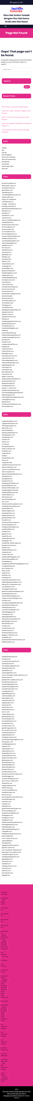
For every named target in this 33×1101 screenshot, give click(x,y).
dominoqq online (7, 166)
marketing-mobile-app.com (11, 543)
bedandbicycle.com (8, 753)
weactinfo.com (7, 536)
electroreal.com (7, 677)
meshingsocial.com (8, 538)
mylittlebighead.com (9, 744)
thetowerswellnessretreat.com (12, 822)
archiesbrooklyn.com (9, 301)
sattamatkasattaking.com (10, 829)
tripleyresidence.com (9, 785)
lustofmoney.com (8, 630)
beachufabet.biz (7, 836)
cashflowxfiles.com (8, 529)
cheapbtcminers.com (9, 737)
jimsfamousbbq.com (9, 183)
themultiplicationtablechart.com (13, 397)
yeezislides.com (7, 670)
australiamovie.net (8, 188)
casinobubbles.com (8, 696)
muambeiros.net (7, 303)
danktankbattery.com (9, 550)
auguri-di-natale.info (9, 199)
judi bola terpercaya (4, 1049)
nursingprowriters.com (9, 589)
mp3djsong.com (7, 192)
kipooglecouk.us (7, 353)
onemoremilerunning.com (11, 522)
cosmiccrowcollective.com (11, 469)
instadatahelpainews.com (11, 857)
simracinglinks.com (8, 227)
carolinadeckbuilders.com (10, 241)
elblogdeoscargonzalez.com (11, 310)
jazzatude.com (7, 255)
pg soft (4, 935)
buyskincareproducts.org (10, 390)
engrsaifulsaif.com (8, 735)
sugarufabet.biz (7, 841)
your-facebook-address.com (12, 850)
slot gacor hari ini (4, 938)
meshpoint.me (7, 476)
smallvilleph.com (7, 268)
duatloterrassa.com (8, 792)
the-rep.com (6, 248)
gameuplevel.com (8, 716)
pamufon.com (7, 795)
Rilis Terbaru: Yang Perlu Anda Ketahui (15, 107)
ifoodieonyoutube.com (9, 682)
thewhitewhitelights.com (10, 328)
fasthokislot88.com (8, 765)
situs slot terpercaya (9, 159)
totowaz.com (6, 600)
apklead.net (6, 875)
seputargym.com (8, 698)
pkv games (5, 162)
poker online (3, 903)
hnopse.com (6, 626)
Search (7, 81)
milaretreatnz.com (8, 264)
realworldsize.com (8, 495)
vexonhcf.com (6, 218)
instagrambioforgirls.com (10, 527)
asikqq (4, 148)
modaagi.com (7, 266)
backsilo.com (6, 575)
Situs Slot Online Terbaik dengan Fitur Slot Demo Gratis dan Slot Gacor (16, 18)
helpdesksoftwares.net (9, 657)
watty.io (4, 456)
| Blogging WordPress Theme (13, 1096)
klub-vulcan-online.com (10, 781)
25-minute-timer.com (9, 730)
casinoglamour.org (8, 400)
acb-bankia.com (7, 568)
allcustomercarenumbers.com (12, 774)
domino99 (4, 997)
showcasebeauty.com (9, 234)
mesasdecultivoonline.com (11, 506)
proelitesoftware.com (9, 772)
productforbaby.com (9, 499)
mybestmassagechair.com (11, 337)
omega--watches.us (9, 204)
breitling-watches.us (9, 206)
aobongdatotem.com (9, 673)
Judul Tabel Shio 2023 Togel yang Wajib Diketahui (15, 131)
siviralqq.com (6, 577)
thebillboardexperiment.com (11, 834)
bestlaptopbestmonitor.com (11, 321)
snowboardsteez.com (9, 525)
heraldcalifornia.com (9, 756)
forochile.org (6, 282)
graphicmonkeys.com (9, 758)
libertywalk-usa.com (9, 186)
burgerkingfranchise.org (10, 490)
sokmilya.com (6, 868)
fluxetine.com (6, 342)
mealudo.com (6, 552)
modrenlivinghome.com (10, 854)
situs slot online (4, 1020)
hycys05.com (6, 520)
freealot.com (6, 746)
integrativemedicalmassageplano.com (15, 564)
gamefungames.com (9, 728)
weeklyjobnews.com (8, 607)
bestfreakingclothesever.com (12, 582)
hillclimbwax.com (8, 623)
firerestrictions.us (7, 298)
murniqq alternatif (4, 1055)
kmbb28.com (6, 864)
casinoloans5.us (7, 349)
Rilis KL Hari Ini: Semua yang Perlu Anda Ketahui (15, 118)
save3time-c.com (8, 215)
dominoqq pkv (7, 155)
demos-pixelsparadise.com (11, 220)
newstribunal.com (8, 664)
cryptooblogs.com (8, 714)
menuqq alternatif (4, 893)
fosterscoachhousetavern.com (12, 504)
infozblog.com (6, 305)
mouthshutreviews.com (10, 689)
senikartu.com (6, 451)
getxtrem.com (6, 534)
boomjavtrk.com (7, 873)
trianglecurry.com (8, 818)
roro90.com (6, 440)
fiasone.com (6, 548)
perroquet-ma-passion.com (11, 852)
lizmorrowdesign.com (9, 811)
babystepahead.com (9, 617)
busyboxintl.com (7, 481)
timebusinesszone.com (9, 633)
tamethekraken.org (8, 799)
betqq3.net (5, 347)
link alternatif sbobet (4, 1026)
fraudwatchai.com (8, 710)
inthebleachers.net (8, 386)
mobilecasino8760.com (10, 344)
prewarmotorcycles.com (10, 225)
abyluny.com (6, 871)
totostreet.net (6, 705)
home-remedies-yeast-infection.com (14, 675)
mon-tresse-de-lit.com (10, 838)
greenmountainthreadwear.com (13, 591)
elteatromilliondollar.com (10, 488)
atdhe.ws (5, 330)
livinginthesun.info (8, 458)
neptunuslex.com (7, 197)
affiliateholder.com (8, 642)
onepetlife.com (7, 831)
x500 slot (4, 943)
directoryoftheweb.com (10, 433)
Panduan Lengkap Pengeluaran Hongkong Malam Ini (16, 125)
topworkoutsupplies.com (10, 687)
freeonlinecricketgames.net (11, 294)
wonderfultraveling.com (10, 287)
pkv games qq (4, 909)
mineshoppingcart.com (10, 684)
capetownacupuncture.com (11, 465)
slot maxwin (3, 953)
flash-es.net (6, 571)
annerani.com (6, 252)
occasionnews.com (8, 628)
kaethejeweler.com (8, 827)
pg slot (4, 941)
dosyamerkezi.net (8, 229)
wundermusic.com (8, 726)
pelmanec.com (7, 428)
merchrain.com (7, 861)
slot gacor (4, 949)
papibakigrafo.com (8, 365)
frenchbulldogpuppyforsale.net (12, 393)
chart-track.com (7, 284)
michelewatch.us (7, 202)
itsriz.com (5, 460)
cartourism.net (7, 374)
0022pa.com (6, 257)
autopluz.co (6, 213)
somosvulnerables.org (9, 790)
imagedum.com (7, 820)
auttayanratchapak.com (10, 483)
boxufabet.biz (6, 843)
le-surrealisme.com (8, 232)
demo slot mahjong (8, 157)
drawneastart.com (8, 762)
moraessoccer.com (8, 280)
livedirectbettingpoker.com (11, 557)
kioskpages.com (7, 815)
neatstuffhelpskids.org (9, 278)
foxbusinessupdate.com (10, 559)
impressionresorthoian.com (11, 580)
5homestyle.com (7, 406)
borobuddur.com (7, 723)
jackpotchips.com (8, 769)
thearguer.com (7, 541)
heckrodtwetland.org (9, 333)
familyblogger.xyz (8, 776)
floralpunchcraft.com (9, 545)
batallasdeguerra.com (9, 273)
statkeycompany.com (9, 238)
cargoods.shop (7, 462)
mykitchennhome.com (9, 356)
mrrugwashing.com (8, 566)
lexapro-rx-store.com (9, 388)
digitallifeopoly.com (8, 693)
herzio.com (5, 442)
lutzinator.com (7, 802)
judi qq (4, 152)
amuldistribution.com (9, 721)
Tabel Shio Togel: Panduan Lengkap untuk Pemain (16, 112)
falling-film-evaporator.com (11, 584)
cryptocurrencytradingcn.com (12, 598)
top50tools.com (7, 245)
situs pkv (5, 169)
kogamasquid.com (8, 395)
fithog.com (5, 319)
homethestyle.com (8, 719)
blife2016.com (6, 806)
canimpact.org (7, 370)
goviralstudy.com (8, 372)
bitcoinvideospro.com (9, 467)
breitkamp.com (7, 783)
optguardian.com (8, 703)
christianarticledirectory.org (11, 404)
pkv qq (4, 1007)
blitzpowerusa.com (8, 515)
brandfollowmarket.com (10, 605)
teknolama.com (7, 497)
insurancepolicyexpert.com (11, 236)
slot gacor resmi (4, 971)
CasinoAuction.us (8, 351)
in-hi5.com (5, 444)
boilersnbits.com (7, 508)
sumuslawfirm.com (8, 587)
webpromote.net (7, 312)
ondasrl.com (6, 804)
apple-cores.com (8, 377)
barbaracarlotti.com (9, 381)
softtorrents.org (7, 788)
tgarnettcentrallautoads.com (11, 209)
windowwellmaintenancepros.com (13, 640)
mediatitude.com (8, 222)
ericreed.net (6, 340)
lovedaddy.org (7, 561)
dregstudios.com (7, 275)
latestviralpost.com (8, 511)
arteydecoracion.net (9, 317)
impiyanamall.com (8, 700)
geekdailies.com (7, 859)
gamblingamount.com (9, 621)
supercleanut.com (8, 751)
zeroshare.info (6, 259)
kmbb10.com (6, 531)
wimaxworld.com (7, 291)
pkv (3, 150)
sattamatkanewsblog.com (11, 596)
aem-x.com (6, 712)
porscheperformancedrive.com (12, 797)
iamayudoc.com (7, 742)
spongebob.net (7, 479)
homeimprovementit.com (10, 661)
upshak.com (6, 573)
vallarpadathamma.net (10, 492)
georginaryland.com (9, 324)
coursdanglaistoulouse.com (11, 195)
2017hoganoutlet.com (9, 426)
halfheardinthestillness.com (11, 335)
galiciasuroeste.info (8, 271)
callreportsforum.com (9, 866)
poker (4, 900)
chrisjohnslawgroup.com (10, 779)
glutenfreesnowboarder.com (11, 808)
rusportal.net (6, 453)
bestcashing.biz (7, 296)
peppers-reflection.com (10, 635)
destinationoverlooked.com (11, 619)
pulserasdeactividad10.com (11, 379)
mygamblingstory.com (9, 421)
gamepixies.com (7, 760)
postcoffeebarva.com (9, 485)
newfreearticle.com (8, 513)
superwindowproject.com (10, 363)
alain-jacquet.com (8, 472)
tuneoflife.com (7, 637)
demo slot (4, 947)
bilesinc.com (6, 261)
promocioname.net (8, 289)
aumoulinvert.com (8, 358)
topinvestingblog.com (9, 243)
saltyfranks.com (7, 250)
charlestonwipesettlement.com (12, 603)
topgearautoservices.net (10, 845)
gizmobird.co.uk (7, 190)
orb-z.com (5, 502)
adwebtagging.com (8, 612)
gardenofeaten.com (8, 518)
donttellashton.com (8, 435)
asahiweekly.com (8, 749)
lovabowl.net (6, 659)
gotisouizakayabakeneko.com (12, 474)
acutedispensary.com (9, 594)
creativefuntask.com (9, 733)
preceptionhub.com (8, 668)
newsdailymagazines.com (11, 666)
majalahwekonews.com (10, 423)
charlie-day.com (7, 554)
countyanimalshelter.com (10, 610)
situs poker (5, 164)
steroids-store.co (7, 314)
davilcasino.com (7, 707)
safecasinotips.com (8, 767)
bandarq (5, 980)
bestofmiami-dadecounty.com (12, 680)
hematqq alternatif (4, 1060)
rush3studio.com (7, 437)
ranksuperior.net (7, 614)
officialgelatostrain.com (10, 825)
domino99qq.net (7, 430)
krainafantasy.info (8, 446)
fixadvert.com (6, 211)
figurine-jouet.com (8, 848)
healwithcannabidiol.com (10, 813)
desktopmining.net (8, 383)
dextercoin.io (6, 402)
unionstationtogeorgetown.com (12, 739)
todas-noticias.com (8, 449)
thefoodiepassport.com (10, 360)
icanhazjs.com (7, 367)
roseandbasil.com (8, 326)
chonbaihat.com (7, 307)
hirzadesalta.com (8, 691)
